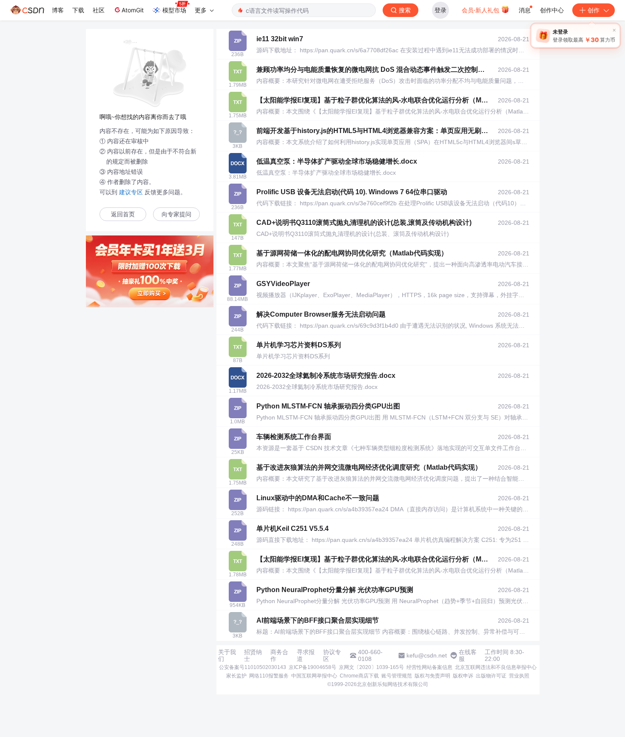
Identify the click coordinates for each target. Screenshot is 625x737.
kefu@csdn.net (426, 655)
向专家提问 (176, 214)
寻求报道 (306, 655)
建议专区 (131, 192)
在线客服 (468, 655)
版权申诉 (463, 676)
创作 (593, 10)
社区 (99, 10)
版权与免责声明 (432, 676)
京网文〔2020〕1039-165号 (371, 667)
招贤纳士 (253, 655)
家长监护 (236, 676)
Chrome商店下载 (359, 676)
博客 (58, 10)
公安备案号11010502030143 (252, 667)
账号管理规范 (396, 676)
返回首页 (123, 214)
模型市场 (174, 10)
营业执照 (519, 676)
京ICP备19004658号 (312, 667)
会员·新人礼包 (481, 10)
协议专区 (332, 655)
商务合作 (279, 655)
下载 (78, 10)
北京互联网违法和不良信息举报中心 (496, 667)
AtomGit (133, 10)
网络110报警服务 (269, 676)
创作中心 (552, 10)
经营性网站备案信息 (429, 667)
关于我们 (227, 655)
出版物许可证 (491, 676)
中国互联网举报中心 (314, 676)
